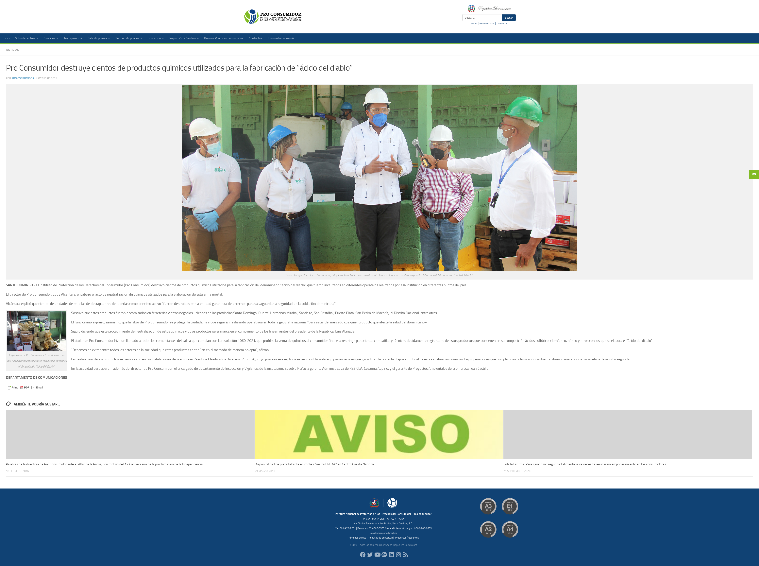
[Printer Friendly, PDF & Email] (25, 387)
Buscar (509, 17)
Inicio (6, 38)
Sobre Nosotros (25, 38)
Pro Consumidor (23, 78)
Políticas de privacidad (381, 537)
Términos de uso (357, 537)
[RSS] (405, 554)
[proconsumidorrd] (370, 554)
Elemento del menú (281, 38)
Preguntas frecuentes (407, 537)
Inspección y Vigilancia (184, 38)
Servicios (49, 38)
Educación (154, 38)
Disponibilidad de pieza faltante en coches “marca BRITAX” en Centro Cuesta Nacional (315, 464)
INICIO (474, 24)
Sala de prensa (97, 38)
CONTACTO (502, 24)
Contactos (255, 38)
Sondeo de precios (127, 38)
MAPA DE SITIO (380, 518)
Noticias (12, 50)
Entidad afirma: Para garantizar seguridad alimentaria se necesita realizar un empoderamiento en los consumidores (584, 464)
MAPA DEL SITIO (487, 24)
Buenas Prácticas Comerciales (223, 38)
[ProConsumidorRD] (363, 554)
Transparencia (73, 38)
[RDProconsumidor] (377, 554)
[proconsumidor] (391, 554)
